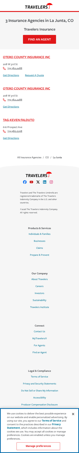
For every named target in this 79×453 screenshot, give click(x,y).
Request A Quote (34, 75)
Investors (39, 293)
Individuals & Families (40, 234)
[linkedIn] (46, 182)
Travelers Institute (39, 307)
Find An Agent (39, 39)
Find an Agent (40, 352)
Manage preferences (38, 446)
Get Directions (11, 75)
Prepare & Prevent (39, 255)
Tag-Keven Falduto (18, 120)
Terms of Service (39, 376)
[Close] (73, 414)
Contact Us (39, 331)
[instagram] (52, 182)
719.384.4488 (14, 68)
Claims (39, 248)
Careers (39, 286)
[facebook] (26, 182)
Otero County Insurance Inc (26, 57)
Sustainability (39, 300)
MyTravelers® (39, 338)
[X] (39, 182)
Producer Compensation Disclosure (39, 404)
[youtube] (33, 182)
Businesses (39, 241)
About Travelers (39, 279)
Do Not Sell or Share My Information (39, 390)
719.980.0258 (14, 131)
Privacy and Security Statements (39, 383)
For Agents (39, 345)
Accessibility (39, 397)
